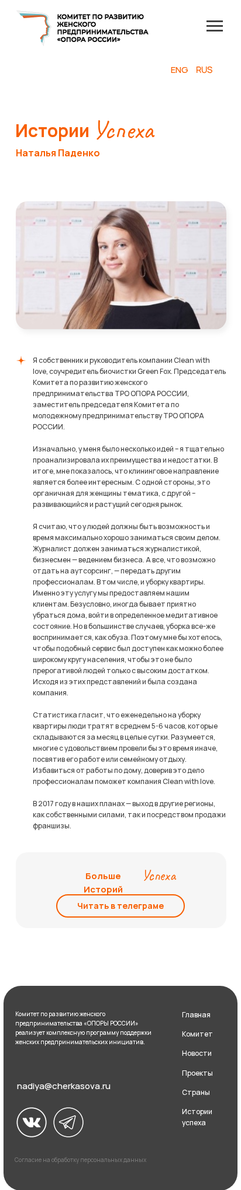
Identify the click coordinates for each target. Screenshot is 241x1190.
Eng (179, 70)
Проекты (197, 1073)
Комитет (197, 1034)
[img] (31, 1122)
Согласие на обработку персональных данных (80, 1160)
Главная (196, 1015)
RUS (204, 70)
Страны (196, 1092)
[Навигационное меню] (214, 26)
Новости (197, 1053)
